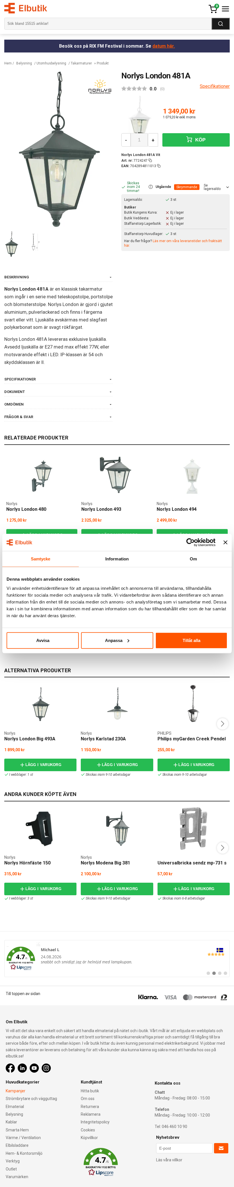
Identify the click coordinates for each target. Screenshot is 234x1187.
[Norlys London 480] (42, 476)
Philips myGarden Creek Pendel (192, 739)
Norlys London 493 (101, 509)
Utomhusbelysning (51, 63)
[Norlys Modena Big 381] (117, 828)
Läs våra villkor (169, 1160)
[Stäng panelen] (225, 542)
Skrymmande (186, 187)
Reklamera (90, 1114)
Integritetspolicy (95, 1122)
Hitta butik (90, 1091)
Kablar (11, 1122)
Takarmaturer (81, 63)
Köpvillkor (89, 1137)
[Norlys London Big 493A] (40, 704)
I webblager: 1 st (21, 775)
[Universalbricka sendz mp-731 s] (193, 828)
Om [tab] (193, 558)
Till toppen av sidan (23, 993)
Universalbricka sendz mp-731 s (192, 863)
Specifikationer (215, 86)
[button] (151, 187)
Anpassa (113, 640)
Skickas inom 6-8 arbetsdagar (183, 898)
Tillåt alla (191, 640)
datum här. (163, 46)
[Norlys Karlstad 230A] (117, 704)
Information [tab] (117, 558)
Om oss (87, 1098)
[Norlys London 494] (192, 476)
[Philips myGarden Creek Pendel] (194, 704)
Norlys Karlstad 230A (103, 739)
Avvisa (42, 640)
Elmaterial (15, 1106)
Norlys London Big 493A (29, 739)
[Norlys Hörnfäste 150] (40, 828)
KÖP (200, 140)
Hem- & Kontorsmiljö (24, 1153)
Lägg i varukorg (43, 765)
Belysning (24, 63)
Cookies (88, 1130)
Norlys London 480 (26, 509)
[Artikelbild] (139, 117)
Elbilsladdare (17, 1145)
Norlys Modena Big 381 (105, 863)
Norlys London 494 (177, 509)
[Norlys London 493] (117, 476)
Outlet (11, 1169)
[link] (117, 958)
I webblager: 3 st (21, 898)
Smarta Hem (17, 1130)
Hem (8, 63)
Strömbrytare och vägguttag (31, 1098)
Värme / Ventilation (23, 1137)
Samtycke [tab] (41, 558)
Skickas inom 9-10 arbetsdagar (108, 775)
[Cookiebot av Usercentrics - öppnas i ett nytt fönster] (190, 542)
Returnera (90, 1106)
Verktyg (13, 1161)
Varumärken (17, 1176)
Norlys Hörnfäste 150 (27, 863)
